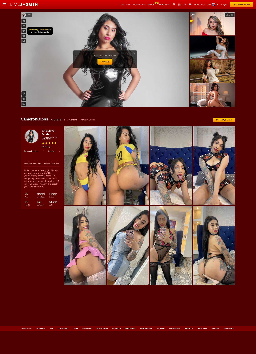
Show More (212, 102)
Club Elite (174, 4)
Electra (75, 328)
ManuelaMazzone (146, 328)
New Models (139, 4)
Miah (51, 328)
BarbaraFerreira (102, 328)
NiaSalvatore (202, 328)
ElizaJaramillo (63, 328)
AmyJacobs (116, 328)
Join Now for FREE (241, 4)
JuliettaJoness (229, 328)
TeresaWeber (87, 328)
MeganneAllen (130, 328)
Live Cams (125, 4)
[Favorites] (190, 4)
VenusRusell (40, 328)
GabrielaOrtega (174, 328)
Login (224, 4)
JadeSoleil (215, 328)
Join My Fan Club (225, 120)
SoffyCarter (161, 328)
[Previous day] (43, 151)
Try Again (104, 62)
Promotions (164, 4)
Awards (151, 4)
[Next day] (59, 151)
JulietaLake (189, 328)
